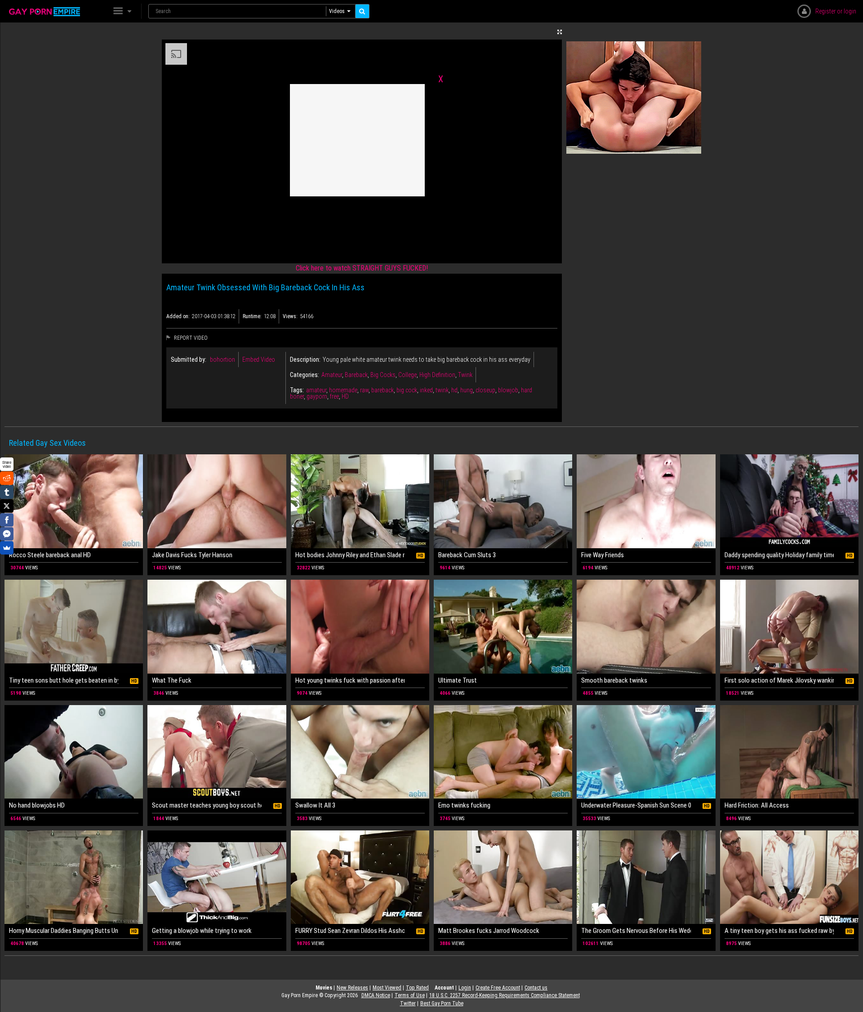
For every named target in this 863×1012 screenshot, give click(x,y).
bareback (382, 390)
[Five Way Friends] (646, 501)
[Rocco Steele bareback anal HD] (73, 501)
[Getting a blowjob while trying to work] (216, 877)
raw (364, 390)
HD (345, 396)
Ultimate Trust (457, 680)
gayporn (317, 396)
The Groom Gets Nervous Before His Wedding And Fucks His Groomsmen (635, 931)
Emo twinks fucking (464, 805)
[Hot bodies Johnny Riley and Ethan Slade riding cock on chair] (360, 501)
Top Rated (417, 988)
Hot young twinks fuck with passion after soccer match (350, 680)
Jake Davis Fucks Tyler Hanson (192, 555)
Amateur (331, 374)
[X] (6, 506)
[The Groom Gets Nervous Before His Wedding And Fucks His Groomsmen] (646, 877)
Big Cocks (383, 374)
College (407, 374)
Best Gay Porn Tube (441, 1003)
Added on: (178, 316)
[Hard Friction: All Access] (789, 752)
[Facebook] (6, 520)
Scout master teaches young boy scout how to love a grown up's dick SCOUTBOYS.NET (206, 805)
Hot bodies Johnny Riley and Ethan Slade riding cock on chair (350, 555)
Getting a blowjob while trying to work (202, 931)
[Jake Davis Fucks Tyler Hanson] (216, 501)
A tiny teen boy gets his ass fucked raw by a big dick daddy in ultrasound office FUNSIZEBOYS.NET (779, 931)
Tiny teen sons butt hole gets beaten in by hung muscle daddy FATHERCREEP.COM (63, 680)
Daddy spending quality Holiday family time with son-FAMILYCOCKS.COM (779, 555)
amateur (316, 390)
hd (454, 390)
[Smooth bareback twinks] (646, 626)
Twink (465, 374)
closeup (485, 390)
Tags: (297, 390)
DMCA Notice (375, 995)
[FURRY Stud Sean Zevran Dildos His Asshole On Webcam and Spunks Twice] (360, 877)
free (334, 396)
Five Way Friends (602, 555)
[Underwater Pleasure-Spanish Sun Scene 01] (646, 752)
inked (426, 390)
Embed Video (258, 359)
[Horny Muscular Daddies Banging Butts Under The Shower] (73, 877)
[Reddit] (6, 478)
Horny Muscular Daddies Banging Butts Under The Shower (63, 931)
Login (464, 988)
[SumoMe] (6, 548)
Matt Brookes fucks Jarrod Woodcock (488, 931)
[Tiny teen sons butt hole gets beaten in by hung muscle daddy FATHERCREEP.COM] (73, 626)
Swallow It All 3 (315, 805)
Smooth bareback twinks (614, 680)
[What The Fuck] (216, 626)
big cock (406, 390)
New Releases (352, 988)
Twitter (408, 1003)
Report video (190, 338)
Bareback (356, 374)
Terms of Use (410, 995)
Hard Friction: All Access (757, 805)
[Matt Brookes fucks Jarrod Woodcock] (503, 877)
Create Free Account (498, 988)
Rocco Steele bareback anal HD (50, 555)
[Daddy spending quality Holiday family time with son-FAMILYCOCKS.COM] (789, 501)
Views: (290, 316)
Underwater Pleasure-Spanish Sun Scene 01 (635, 805)
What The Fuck (171, 680)
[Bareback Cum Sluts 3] (503, 501)
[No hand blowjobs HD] (73, 752)
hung (466, 390)
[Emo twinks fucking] (503, 752)
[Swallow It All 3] (360, 752)
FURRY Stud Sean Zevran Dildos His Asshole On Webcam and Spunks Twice (350, 931)
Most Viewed (387, 988)
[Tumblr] (6, 492)
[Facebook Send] (6, 534)
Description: (305, 359)
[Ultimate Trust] (503, 626)
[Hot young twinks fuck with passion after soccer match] (360, 626)
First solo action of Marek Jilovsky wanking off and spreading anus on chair (779, 680)
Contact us (536, 988)
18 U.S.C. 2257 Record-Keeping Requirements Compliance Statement (504, 995)
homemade (343, 390)
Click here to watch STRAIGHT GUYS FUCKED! (362, 268)
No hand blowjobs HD (37, 805)
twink (442, 390)
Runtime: (252, 316)
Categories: (304, 375)
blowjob (508, 390)
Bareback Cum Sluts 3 (467, 555)
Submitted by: (188, 359)
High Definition (437, 374)
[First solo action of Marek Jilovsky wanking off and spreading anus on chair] (789, 626)
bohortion (222, 359)
